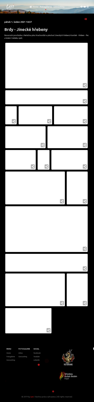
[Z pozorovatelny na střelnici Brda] (35, 188)
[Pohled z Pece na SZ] (46, 263)
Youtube (36, 357)
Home (8, 353)
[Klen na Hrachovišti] (77, 289)
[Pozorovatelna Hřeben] (35, 289)
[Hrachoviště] (67, 137)
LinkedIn (36, 360)
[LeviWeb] (9, 6)
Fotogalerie (10, 357)
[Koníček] (11, 115)
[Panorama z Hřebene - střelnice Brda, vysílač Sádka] (46, 97)
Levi (32, 397)
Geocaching (10, 360)
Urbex (20, 353)
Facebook (37, 353)
